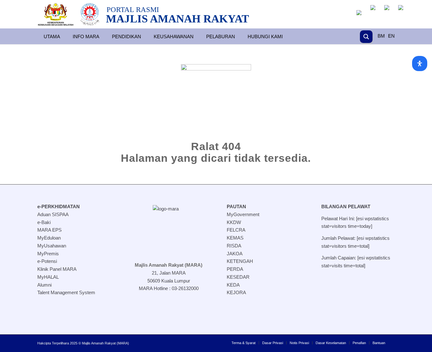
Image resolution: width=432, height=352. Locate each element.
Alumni (44, 285)
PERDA (235, 269)
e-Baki (44, 222)
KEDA (233, 285)
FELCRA (236, 230)
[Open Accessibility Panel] (419, 63)
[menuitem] (243, 342)
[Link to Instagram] (156, 311)
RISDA (234, 245)
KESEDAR (238, 277)
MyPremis (48, 253)
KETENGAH (240, 261)
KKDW (234, 222)
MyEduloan (49, 237)
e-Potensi (47, 261)
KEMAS (235, 237)
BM (381, 36)
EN (391, 36)
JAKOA (235, 253)
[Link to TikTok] (172, 311)
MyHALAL (48, 277)
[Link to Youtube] (187, 311)
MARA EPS (49, 230)
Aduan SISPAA (53, 214)
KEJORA (236, 292)
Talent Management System (66, 292)
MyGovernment (243, 214)
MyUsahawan (51, 245)
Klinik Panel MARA (57, 269)
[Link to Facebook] (140, 311)
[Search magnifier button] (366, 36)
